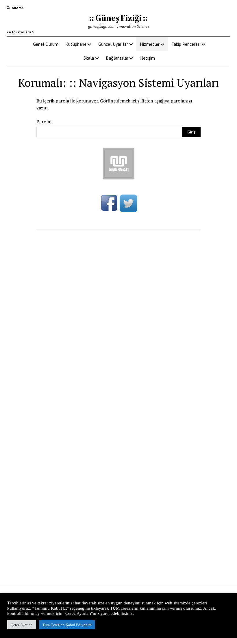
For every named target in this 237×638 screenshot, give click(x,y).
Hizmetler (150, 44)
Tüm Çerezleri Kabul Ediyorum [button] (67, 625)
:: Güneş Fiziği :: (118, 17)
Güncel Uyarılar (113, 44)
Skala (89, 58)
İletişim (147, 58)
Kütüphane (75, 44)
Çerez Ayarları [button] (22, 625)
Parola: (43, 121)
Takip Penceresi (186, 44)
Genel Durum (45, 44)
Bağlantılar (117, 58)
